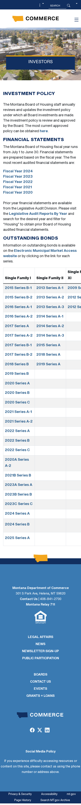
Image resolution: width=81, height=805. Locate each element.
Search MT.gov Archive (55, 800)
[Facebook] (32, 731)
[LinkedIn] (47, 731)
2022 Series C (17, 450)
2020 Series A (17, 383)
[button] (41, 5)
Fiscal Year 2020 (18, 193)
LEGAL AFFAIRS (40, 637)
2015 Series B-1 (18, 288)
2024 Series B (17, 524)
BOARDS (40, 674)
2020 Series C (17, 402)
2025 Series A (17, 538)
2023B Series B (18, 495)
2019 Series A (48, 364)
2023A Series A (18, 485)
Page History (22, 800)
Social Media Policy (41, 751)
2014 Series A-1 (49, 316)
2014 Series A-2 (50, 326)
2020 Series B (17, 393)
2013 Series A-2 (50, 297)
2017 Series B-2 (18, 355)
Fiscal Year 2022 (18, 182)
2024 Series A (17, 514)
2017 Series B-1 (18, 345)
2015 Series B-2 (18, 297)
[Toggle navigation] (76, 20)
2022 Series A (17, 431)
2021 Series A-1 (18, 412)
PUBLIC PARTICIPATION (40, 658)
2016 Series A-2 (19, 316)
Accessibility (49, 794)
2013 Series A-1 (49, 288)
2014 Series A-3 (50, 336)
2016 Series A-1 (18, 307)
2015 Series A (48, 345)
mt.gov (71, 794)
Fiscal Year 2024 (18, 171)
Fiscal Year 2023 (18, 177)
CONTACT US (40, 681)
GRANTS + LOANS (40, 696)
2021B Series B (18, 475)
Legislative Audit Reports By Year (38, 214)
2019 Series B (17, 374)
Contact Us (29, 599)
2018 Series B (17, 364)
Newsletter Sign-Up (40, 651)
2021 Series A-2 (19, 422)
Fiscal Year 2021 (17, 187)
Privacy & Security (20, 794)
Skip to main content (17, 4)
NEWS (40, 644)
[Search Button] (68, 5)
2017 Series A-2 (19, 336)
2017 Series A (17, 326)
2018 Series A (48, 355)
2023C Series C (19, 504)
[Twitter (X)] (40, 731)
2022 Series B (17, 441)
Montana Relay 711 (40, 604)
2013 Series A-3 (50, 307)
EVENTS (40, 689)
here (44, 131)
